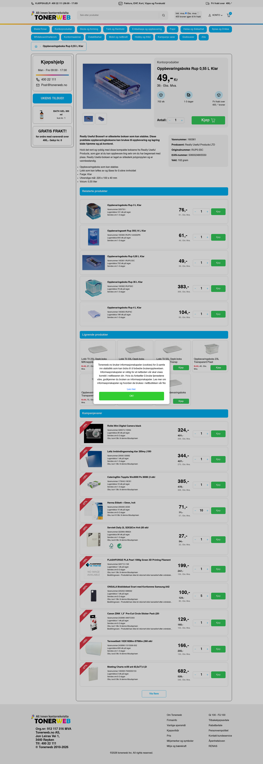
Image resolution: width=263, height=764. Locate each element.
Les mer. (131, 389)
